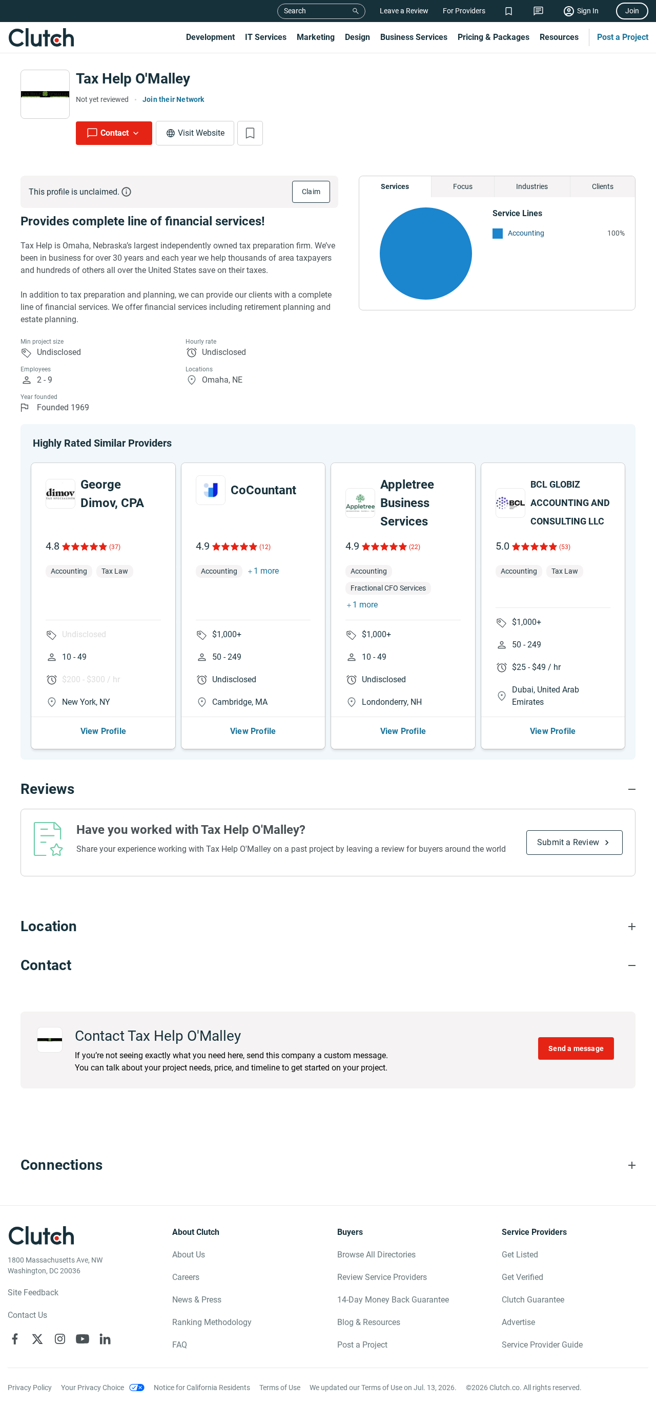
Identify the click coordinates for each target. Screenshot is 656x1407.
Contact (114, 133)
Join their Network (173, 99)
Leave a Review (404, 11)
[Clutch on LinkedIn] (105, 1339)
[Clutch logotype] (41, 37)
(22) (414, 547)
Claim (311, 191)
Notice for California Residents (202, 1387)
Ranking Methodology (212, 1322)
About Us (188, 1254)
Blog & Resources (368, 1322)
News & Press (196, 1300)
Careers (185, 1277)
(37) (114, 547)
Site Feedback (33, 1292)
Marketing (316, 37)
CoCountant (263, 490)
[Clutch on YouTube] (82, 1339)
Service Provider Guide (542, 1345)
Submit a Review (568, 842)
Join (632, 11)
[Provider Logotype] (45, 94)
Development (210, 37)
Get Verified (522, 1277)
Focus (463, 186)
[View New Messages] (538, 11)
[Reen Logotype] (60, 494)
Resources (559, 37)
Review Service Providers (382, 1277)
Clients (602, 186)
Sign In (588, 11)
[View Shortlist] (508, 11)
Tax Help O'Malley (133, 78)
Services (395, 186)
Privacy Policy (30, 1387)
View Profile (103, 731)
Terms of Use (279, 1387)
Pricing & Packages (493, 37)
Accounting (526, 233)
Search (295, 11)
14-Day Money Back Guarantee (393, 1300)
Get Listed (520, 1254)
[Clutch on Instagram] (60, 1339)
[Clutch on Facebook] (15, 1339)
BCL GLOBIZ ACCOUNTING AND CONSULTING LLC (570, 503)
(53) (564, 547)
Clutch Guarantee (533, 1300)
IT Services (265, 37)
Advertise (518, 1322)
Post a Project (622, 37)
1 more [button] (266, 571)
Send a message (576, 1048)
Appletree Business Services (407, 503)
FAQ (179, 1345)
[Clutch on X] (37, 1339)
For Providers (464, 11)
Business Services (413, 37)
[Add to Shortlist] (250, 133)
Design (357, 37)
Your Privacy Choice (92, 1387)
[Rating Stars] (84, 546)
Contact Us (27, 1315)
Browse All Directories (376, 1254)
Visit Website (201, 133)
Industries (532, 186)
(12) (265, 547)
